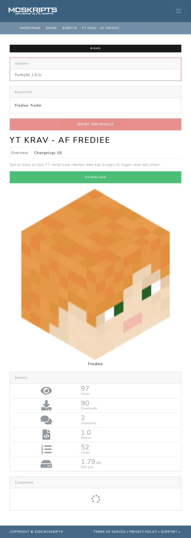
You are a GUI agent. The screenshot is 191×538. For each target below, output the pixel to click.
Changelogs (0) (48, 152)
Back (96, 48)
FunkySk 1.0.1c (28, 74)
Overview (19, 152)
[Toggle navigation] (178, 10)
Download (95, 177)
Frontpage (30, 28)
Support (169, 532)
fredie (36, 105)
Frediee (21, 105)
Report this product (95, 124)
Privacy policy (143, 532)
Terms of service (109, 532)
